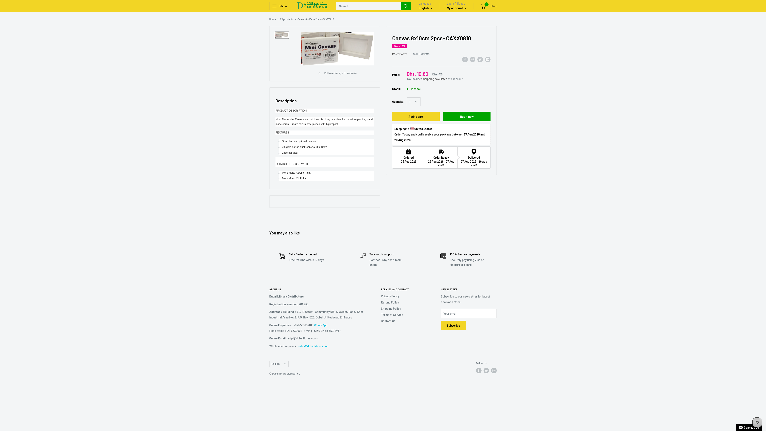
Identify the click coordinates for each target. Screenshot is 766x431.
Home (272, 19)
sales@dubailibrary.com (313, 346)
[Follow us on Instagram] (494, 370)
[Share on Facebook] (465, 59)
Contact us (388, 321)
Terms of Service (392, 314)
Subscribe (453, 325)
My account (455, 8)
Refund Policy (390, 302)
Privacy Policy (390, 296)
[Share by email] (488, 59)
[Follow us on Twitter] (486, 370)
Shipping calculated (435, 79)
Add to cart (416, 116)
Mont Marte (399, 54)
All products (286, 19)
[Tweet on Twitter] (480, 59)
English (275, 363)
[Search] (406, 6)
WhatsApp (320, 325)
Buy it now (467, 116)
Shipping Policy (391, 308)
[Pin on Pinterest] (472, 59)
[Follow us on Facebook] (479, 370)
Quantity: (398, 101)
